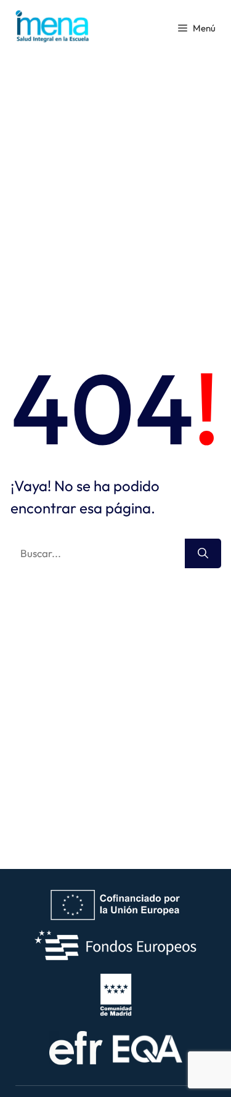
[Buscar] (203, 553)
